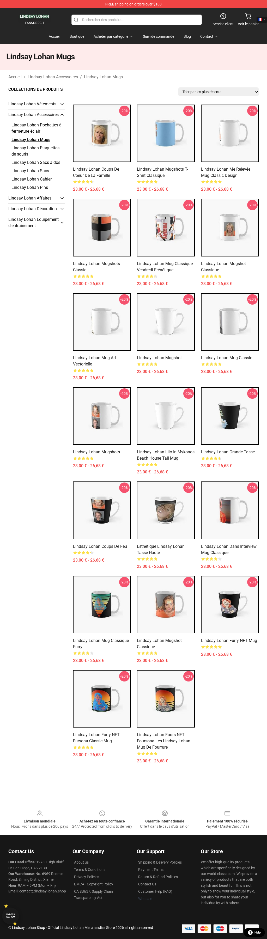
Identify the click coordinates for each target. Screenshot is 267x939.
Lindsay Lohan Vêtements (32, 103)
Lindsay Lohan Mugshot (159, 357)
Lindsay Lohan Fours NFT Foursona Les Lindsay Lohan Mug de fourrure (163, 741)
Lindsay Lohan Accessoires (53, 76)
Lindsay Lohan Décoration (32, 208)
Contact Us (147, 884)
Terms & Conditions (89, 869)
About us (81, 862)
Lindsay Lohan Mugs (103, 76)
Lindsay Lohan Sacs (30, 170)
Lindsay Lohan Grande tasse (228, 451)
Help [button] (257, 932)
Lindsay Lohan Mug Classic (226, 357)
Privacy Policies (86, 877)
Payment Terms (150, 869)
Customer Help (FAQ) (155, 891)
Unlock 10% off (10, 916)
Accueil (15, 76)
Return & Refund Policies (158, 877)
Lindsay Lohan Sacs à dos (35, 162)
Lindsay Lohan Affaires (29, 198)
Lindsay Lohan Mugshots (96, 451)
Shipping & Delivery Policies (160, 862)
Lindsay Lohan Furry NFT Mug (229, 640)
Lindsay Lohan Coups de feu (100, 546)
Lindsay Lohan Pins (29, 187)
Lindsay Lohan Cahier (31, 179)
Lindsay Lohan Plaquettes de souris (35, 151)
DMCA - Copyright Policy (93, 884)
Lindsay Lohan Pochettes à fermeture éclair (36, 128)
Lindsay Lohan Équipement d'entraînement (33, 222)
